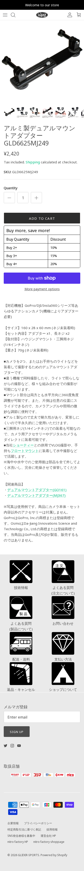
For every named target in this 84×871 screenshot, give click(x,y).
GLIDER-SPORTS (28, 855)
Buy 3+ (11, 255)
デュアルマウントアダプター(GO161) (36, 489)
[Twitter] (5, 745)
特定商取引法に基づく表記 (24, 829)
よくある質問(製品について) (21, 626)
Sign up (17, 731)
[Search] (15, 15)
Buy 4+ (11, 263)
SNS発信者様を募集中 (21, 835)
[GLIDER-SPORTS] (42, 14)
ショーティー (23, 444)
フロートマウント (25, 450)
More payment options (42, 289)
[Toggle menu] (5, 15)
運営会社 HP (48, 835)
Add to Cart (42, 218)
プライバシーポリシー (38, 823)
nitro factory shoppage (48, 842)
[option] (42, 62)
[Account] (68, 15)
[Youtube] (19, 745)
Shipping (33, 161)
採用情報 (52, 829)
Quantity (11, 187)
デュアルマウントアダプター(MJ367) (36, 495)
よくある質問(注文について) (63, 590)
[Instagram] (12, 745)
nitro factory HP (17, 842)
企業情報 (13, 823)
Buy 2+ (11, 247)
